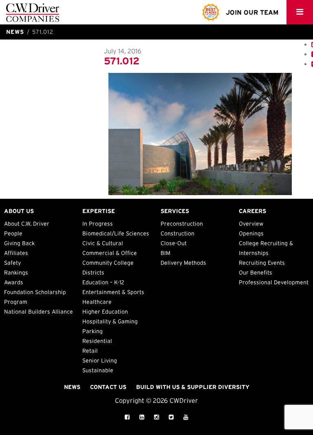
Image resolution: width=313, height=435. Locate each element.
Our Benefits (255, 272)
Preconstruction (182, 223)
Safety (12, 262)
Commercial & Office (109, 253)
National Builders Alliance (38, 311)
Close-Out (174, 243)
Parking (92, 331)
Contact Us (108, 387)
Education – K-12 (103, 282)
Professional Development (274, 282)
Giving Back (19, 243)
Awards (13, 282)
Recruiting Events (262, 262)
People (13, 233)
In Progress (97, 223)
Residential (97, 341)
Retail (90, 350)
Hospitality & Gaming (110, 321)
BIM (165, 253)
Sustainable (97, 370)
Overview (251, 223)
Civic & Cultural (102, 243)
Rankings (16, 272)
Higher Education (105, 311)
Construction (177, 233)
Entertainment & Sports (113, 292)
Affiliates (16, 253)
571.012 (121, 60)
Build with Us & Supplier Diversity (192, 387)
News (72, 387)
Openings (251, 233)
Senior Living (99, 360)
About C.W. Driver (26, 223)
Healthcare (97, 302)
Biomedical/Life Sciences (115, 233)
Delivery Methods (183, 262)
